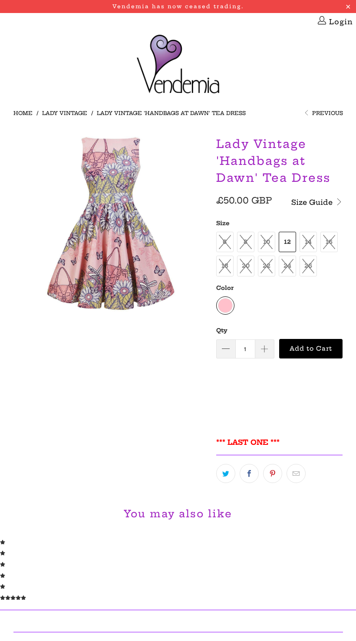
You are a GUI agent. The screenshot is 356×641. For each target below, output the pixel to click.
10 (266, 241)
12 (287, 241)
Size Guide (313, 202)
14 (308, 241)
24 (287, 265)
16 (329, 241)
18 (224, 265)
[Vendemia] (178, 65)
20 (246, 265)
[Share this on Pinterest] (272, 473)
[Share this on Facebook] (249, 473)
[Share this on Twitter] (225, 473)
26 (308, 265)
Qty (221, 330)
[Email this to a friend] (296, 473)
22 (266, 265)
